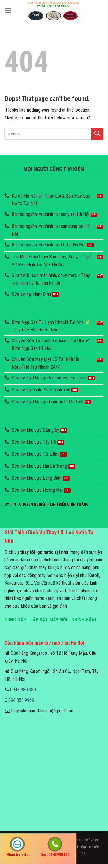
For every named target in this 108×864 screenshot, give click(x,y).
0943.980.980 (23, 690)
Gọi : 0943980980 (55, 854)
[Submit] (98, 134)
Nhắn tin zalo (17, 854)
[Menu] (8, 10)
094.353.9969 (21, 700)
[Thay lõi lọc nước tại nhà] (54, 10)
